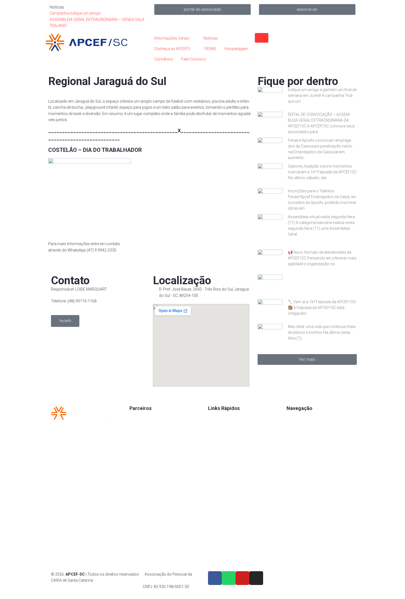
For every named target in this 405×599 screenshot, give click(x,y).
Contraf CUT (140, 493)
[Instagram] (256, 578)
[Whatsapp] (229, 578)
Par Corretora (141, 437)
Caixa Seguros (142, 418)
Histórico (216, 474)
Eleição (214, 455)
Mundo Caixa (140, 427)
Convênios (217, 418)
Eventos (294, 446)
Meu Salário (139, 446)
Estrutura (295, 437)
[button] (202, 9)
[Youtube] (242, 578)
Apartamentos (299, 418)
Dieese (135, 455)
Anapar (135, 474)
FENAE (214, 427)
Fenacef (136, 484)
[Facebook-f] (215, 578)
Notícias (294, 455)
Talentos (215, 437)
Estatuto (215, 446)
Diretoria (215, 465)
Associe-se (296, 427)
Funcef (135, 465)
